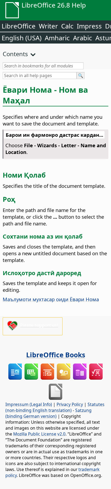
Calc (67, 25)
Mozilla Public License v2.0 (39, 434)
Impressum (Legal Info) (28, 404)
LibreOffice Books (55, 354)
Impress (89, 25)
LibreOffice (19, 25)
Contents (15, 54)
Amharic (57, 37)
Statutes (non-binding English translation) (55, 407)
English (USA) (21, 37)
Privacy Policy (70, 404)
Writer (48, 25)
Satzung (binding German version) (48, 413)
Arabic (82, 37)
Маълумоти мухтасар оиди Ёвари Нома (51, 299)
